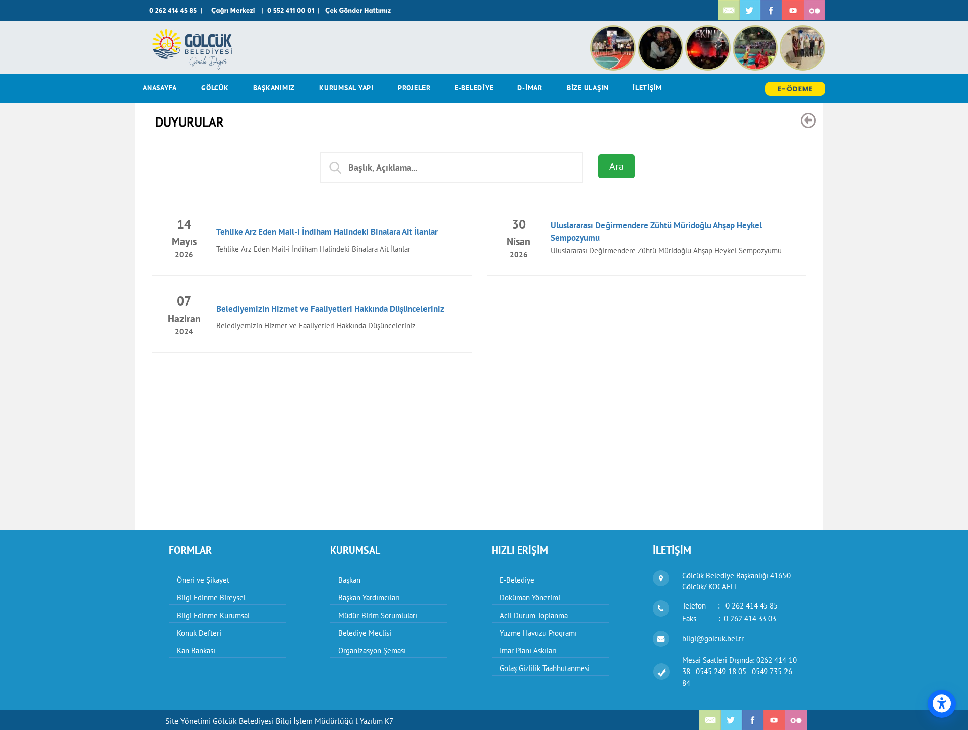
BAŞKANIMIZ (274, 87)
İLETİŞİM (647, 87)
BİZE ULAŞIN (588, 87)
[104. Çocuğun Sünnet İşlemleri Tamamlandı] (802, 30)
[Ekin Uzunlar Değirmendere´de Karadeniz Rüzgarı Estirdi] (709, 30)
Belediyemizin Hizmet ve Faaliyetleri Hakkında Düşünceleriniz (330, 308)
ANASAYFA (160, 87)
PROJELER (414, 87)
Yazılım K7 (376, 721)
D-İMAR (529, 87)
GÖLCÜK (215, 87)
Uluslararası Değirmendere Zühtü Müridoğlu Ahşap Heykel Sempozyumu (666, 250)
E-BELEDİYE (474, 87)
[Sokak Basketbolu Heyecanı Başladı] (756, 30)
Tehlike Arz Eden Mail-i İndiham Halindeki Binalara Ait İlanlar (327, 231)
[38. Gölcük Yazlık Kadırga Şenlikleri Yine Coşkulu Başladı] (661, 30)
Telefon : (730, 606)
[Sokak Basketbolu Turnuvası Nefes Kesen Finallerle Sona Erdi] (614, 30)
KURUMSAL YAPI (346, 87)
